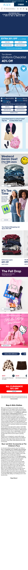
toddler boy (18, 412)
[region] (14, 1)
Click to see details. (14, 398)
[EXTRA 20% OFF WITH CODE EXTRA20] (14, 38)
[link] (18, 9)
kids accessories (14, 413)
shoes (19, 413)
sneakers (16, 449)
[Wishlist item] (20, 9)
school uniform (4, 428)
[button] (20, 9)
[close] (26, 1)
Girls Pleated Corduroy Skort (22, 377)
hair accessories (22, 449)
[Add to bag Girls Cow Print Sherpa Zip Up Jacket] (13, 376)
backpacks (7, 449)
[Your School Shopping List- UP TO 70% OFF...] (14, 227)
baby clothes (6, 413)
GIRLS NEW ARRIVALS (10, 354)
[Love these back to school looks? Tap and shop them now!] (14, 119)
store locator (18, 431)
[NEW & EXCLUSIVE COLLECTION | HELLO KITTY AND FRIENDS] (14, 331)
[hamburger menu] (2, 8)
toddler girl (24, 412)
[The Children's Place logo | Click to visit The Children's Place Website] (7, 4)
